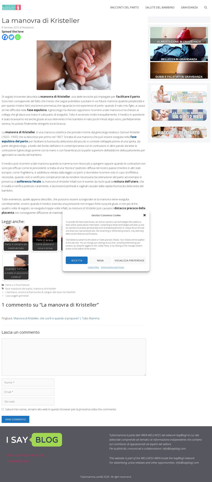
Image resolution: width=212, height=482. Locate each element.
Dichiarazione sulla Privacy (112, 267)
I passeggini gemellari (17, 295)
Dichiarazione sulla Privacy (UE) (25, 455)
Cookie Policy (93, 267)
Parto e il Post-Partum (17, 285)
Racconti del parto (124, 7)
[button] (144, 215)
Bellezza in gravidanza (179, 59)
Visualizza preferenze (129, 260)
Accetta (76, 260)
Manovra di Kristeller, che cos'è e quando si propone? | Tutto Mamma (56, 318)
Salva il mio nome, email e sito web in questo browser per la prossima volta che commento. (61, 409)
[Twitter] (11, 37)
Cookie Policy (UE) (18, 461)
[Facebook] (5, 37)
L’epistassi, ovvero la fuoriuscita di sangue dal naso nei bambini (40, 292)
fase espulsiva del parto (18, 288)
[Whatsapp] (18, 37)
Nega (100, 260)
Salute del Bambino (159, 7)
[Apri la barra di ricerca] (205, 7)
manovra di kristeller (44, 288)
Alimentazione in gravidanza (179, 41)
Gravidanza (189, 7)
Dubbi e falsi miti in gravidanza (179, 76)
